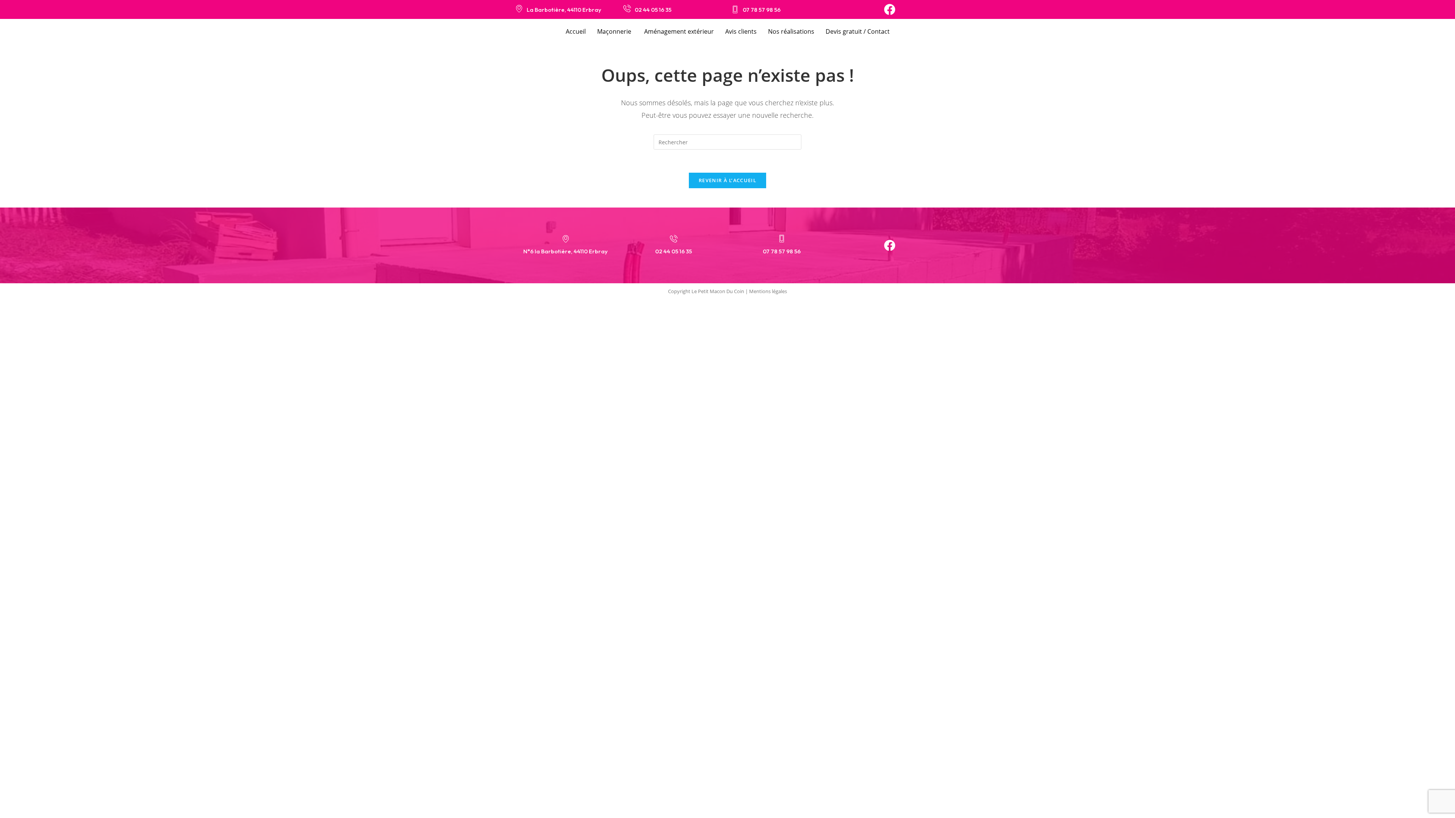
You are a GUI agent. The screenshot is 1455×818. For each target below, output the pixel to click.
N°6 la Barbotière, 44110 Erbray (565, 251)
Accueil (576, 31)
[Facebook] (889, 9)
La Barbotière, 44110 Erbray (564, 9)
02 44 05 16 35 (653, 9)
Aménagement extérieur (679, 31)
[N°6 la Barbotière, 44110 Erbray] (565, 238)
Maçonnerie (615, 31)
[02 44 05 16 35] (627, 8)
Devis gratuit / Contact (858, 31)
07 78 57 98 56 (762, 9)
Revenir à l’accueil (727, 180)
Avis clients (741, 31)
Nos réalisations (791, 31)
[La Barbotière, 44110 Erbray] (519, 8)
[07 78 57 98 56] (735, 9)
